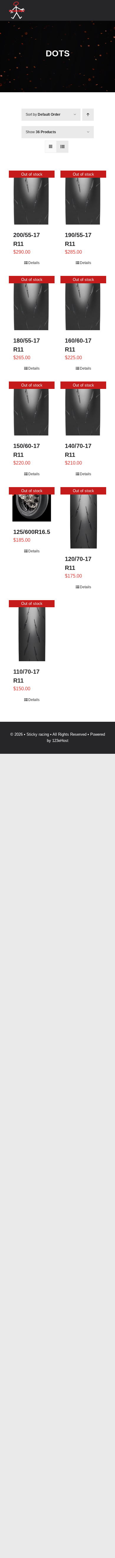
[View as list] (62, 146)
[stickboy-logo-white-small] (17, 3)
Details (34, 263)
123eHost (60, 740)
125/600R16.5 (31, 532)
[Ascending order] (88, 115)
